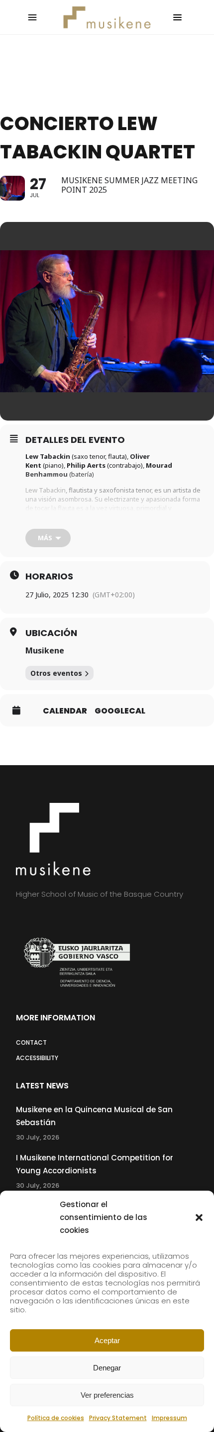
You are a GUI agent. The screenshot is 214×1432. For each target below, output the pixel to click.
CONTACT (31, 1042)
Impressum (169, 1418)
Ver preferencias (107, 1395)
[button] (199, 1217)
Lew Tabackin (45, 490)
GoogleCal (120, 711)
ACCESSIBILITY (37, 1058)
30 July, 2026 (37, 1137)
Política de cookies (55, 1418)
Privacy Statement (118, 1418)
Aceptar (107, 1340)
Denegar (107, 1367)
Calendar (65, 711)
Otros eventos (56, 673)
